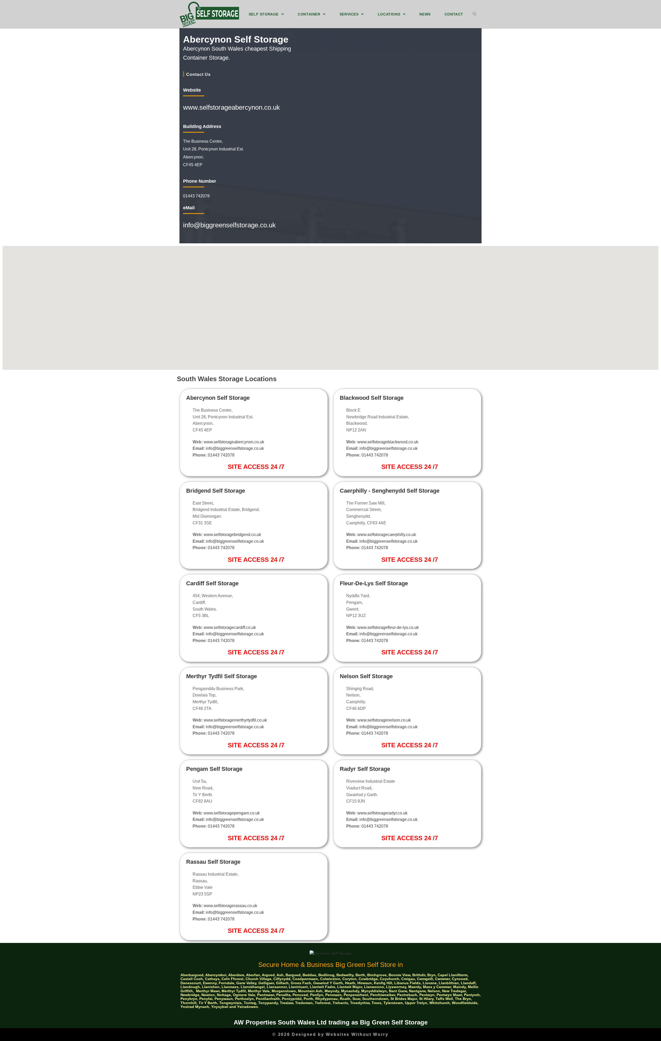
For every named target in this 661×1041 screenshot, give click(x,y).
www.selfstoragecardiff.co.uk (230, 627)
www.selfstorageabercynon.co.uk (231, 107)
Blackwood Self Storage (372, 398)
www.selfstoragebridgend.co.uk (232, 534)
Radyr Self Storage (365, 769)
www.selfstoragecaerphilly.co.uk (386, 534)
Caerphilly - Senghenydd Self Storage (389, 490)
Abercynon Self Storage (218, 398)
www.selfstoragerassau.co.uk (230, 905)
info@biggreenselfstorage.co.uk (229, 225)
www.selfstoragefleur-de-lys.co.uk (388, 627)
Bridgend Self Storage (215, 490)
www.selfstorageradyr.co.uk (382, 813)
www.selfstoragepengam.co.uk (232, 813)
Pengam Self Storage (214, 769)
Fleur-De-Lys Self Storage (374, 583)
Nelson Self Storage (366, 676)
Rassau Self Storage (213, 862)
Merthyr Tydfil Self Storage (221, 676)
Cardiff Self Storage (212, 583)
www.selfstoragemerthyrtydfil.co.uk (235, 720)
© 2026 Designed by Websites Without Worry (330, 1034)
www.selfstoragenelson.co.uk (384, 720)
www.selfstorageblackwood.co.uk (387, 442)
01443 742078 (221, 455)
